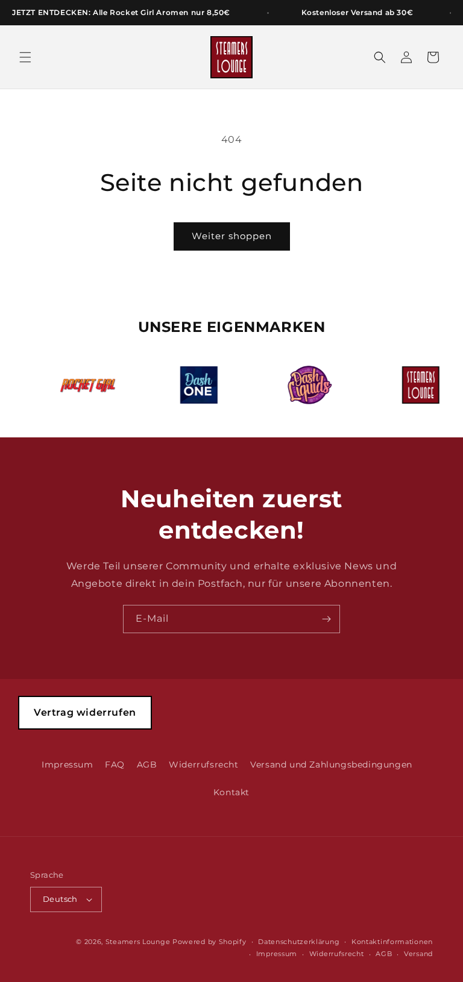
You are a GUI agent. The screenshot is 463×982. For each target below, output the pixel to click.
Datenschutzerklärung (298, 941)
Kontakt (231, 792)
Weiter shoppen (232, 236)
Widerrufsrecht (203, 764)
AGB (147, 764)
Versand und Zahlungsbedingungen (331, 764)
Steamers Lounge (138, 941)
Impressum (67, 764)
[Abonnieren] (326, 619)
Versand (418, 953)
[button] (25, 57)
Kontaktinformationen (392, 941)
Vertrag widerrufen (85, 712)
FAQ (115, 764)
